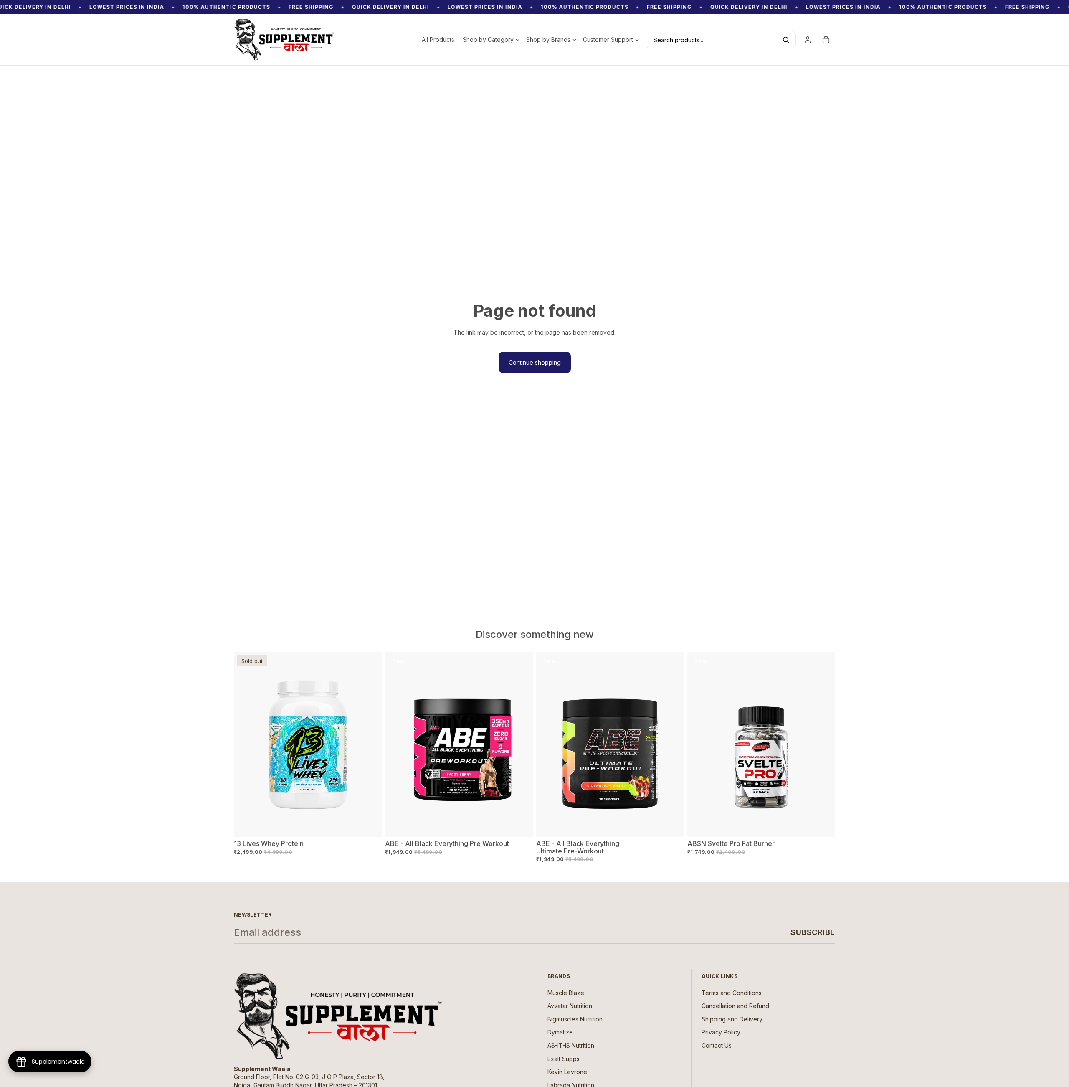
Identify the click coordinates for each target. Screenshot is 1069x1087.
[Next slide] (520, 744)
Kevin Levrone (567, 1071)
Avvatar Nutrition (569, 1006)
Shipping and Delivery (732, 1019)
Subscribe (812, 932)
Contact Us (717, 1045)
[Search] (785, 39)
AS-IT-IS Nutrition (570, 1045)
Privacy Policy (721, 1032)
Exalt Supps (563, 1058)
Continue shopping (535, 362)
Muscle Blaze (565, 992)
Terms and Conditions (732, 992)
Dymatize (560, 1032)
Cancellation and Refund (735, 1006)
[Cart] (826, 39)
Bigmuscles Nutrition (575, 1019)
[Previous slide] (397, 744)
